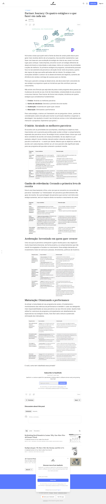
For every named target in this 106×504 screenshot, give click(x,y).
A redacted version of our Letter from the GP (37, 439)
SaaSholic (31, 19)
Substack (45, 500)
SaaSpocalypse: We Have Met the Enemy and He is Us (44, 448)
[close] (68, 458)
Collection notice (62, 493)
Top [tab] (26, 431)
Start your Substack (49, 497)
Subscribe (93, 3)
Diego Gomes (49, 441)
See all (28, 469)
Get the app (61, 497)
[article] (53, 439)
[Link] (22, 125)
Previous (30, 400)
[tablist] (31, 411)
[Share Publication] (86, 3)
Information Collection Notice (52, 485)
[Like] (26, 24)
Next (76, 400)
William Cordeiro (41, 441)
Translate (28, 10)
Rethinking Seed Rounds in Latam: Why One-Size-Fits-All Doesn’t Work (45, 436)
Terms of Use (60, 484)
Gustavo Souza (58, 441)
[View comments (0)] (30, 24)
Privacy (51, 493)
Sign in (101, 3)
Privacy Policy (65, 485)
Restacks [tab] (35, 411)
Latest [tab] (30, 431)
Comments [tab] (28, 411)
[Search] (83, 3)
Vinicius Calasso (40, 451)
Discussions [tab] (37, 431)
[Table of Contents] (2, 251)
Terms (55, 493)
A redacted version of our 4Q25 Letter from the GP (38, 450)
